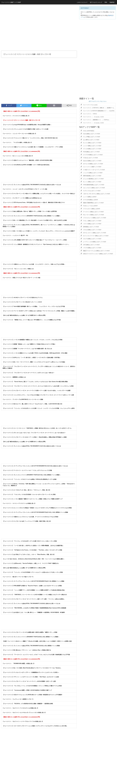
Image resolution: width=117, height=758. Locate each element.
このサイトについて (82, 2)
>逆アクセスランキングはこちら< (97, 101)
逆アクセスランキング (96, 2)
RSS (106, 2)
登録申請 (112, 2)
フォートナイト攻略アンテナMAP (11, 2)
